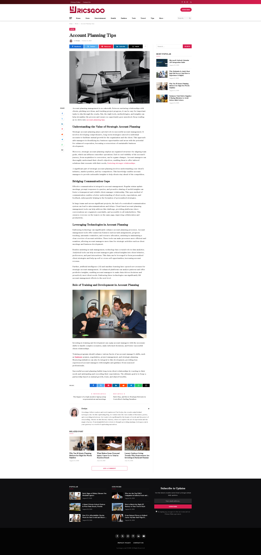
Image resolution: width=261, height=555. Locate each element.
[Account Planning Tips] (109, 77)
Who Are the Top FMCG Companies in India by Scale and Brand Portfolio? (136, 494)
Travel (143, 18)
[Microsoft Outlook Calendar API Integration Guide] (162, 63)
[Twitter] (62, 119)
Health (113, 18)
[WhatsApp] (62, 145)
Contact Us (86, 2)
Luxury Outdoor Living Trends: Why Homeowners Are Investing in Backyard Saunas (137, 455)
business (78, 357)
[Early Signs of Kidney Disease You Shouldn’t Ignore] (75, 496)
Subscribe (186, 9)
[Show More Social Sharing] (145, 46)
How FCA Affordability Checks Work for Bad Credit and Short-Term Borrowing (93, 516)
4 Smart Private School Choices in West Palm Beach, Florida (93, 505)
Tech (133, 18)
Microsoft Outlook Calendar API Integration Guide (179, 61)
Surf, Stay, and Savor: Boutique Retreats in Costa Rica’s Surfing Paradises (129, 398)
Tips (152, 18)
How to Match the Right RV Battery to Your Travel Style (135, 505)
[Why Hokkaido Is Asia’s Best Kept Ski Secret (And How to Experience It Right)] (162, 74)
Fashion (124, 18)
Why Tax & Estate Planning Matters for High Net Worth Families (80, 455)
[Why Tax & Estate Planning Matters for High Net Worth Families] (81, 443)
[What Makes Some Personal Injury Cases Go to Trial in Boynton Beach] (109, 443)
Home (78, 18)
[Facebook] (62, 113)
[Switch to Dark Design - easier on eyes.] (191, 2)
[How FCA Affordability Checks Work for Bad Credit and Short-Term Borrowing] (75, 518)
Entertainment (100, 18)
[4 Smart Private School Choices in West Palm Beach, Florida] (75, 507)
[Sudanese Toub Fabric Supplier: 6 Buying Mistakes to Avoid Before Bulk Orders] (162, 98)
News (88, 18)
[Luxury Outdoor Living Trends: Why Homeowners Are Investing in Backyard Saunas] (137, 443)
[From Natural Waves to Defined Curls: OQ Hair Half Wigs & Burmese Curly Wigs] (117, 518)
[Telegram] (62, 139)
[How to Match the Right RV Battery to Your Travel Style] (117, 507)
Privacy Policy (75, 2)
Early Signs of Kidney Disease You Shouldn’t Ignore (94, 494)
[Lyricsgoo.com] (87, 9)
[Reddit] (62, 134)
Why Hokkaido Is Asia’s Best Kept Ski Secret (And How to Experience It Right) (179, 73)
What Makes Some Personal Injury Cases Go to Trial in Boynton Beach (108, 455)
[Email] (62, 150)
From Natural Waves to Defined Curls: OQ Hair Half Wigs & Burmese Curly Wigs (136, 516)
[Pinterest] (62, 129)
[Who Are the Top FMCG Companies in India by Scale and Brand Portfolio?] (117, 496)
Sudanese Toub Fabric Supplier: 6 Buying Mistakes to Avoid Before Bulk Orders (180, 98)
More (161, 18)
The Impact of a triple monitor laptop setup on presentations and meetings (89, 398)
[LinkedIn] (62, 124)
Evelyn (78, 40)
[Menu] (70, 18)
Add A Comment (109, 468)
